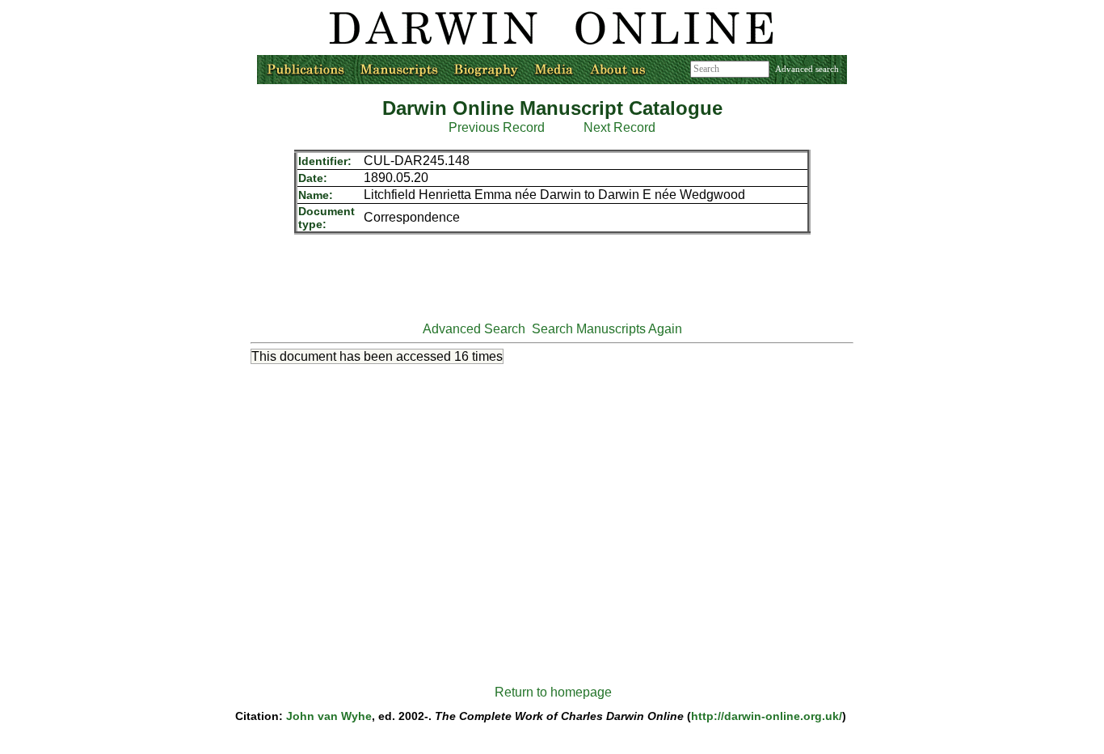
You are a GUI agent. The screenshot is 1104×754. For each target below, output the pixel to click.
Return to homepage (553, 692)
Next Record (619, 127)
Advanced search (807, 69)
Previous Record (497, 127)
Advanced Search (474, 329)
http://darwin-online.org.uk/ (766, 716)
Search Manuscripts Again (607, 329)
